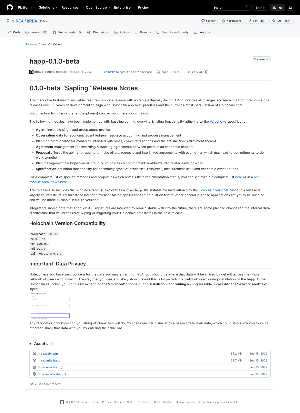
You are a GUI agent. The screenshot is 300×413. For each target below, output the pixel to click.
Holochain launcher (213, 190)
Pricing (143, 7)
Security (119, 402)
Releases (32, 44)
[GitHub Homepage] (62, 402)
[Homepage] (10, 7)
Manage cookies (185, 402)
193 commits (107, 72)
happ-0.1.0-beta (51, 44)
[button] (150, 343)
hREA (32, 21)
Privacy (106, 402)
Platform (25, 7)
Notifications (234, 20)
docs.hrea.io (138, 113)
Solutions (46, 7)
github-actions (44, 71)
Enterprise (122, 7)
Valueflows (218, 121)
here (238, 177)
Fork (258, 20)
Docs (157, 402)
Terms (95, 402)
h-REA (17, 21)
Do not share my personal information (219, 402)
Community (144, 402)
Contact (167, 402)
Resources (70, 7)
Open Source (96, 7)
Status (130, 402)
